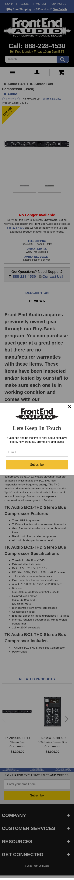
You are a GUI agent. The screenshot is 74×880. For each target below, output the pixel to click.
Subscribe (37, 464)
